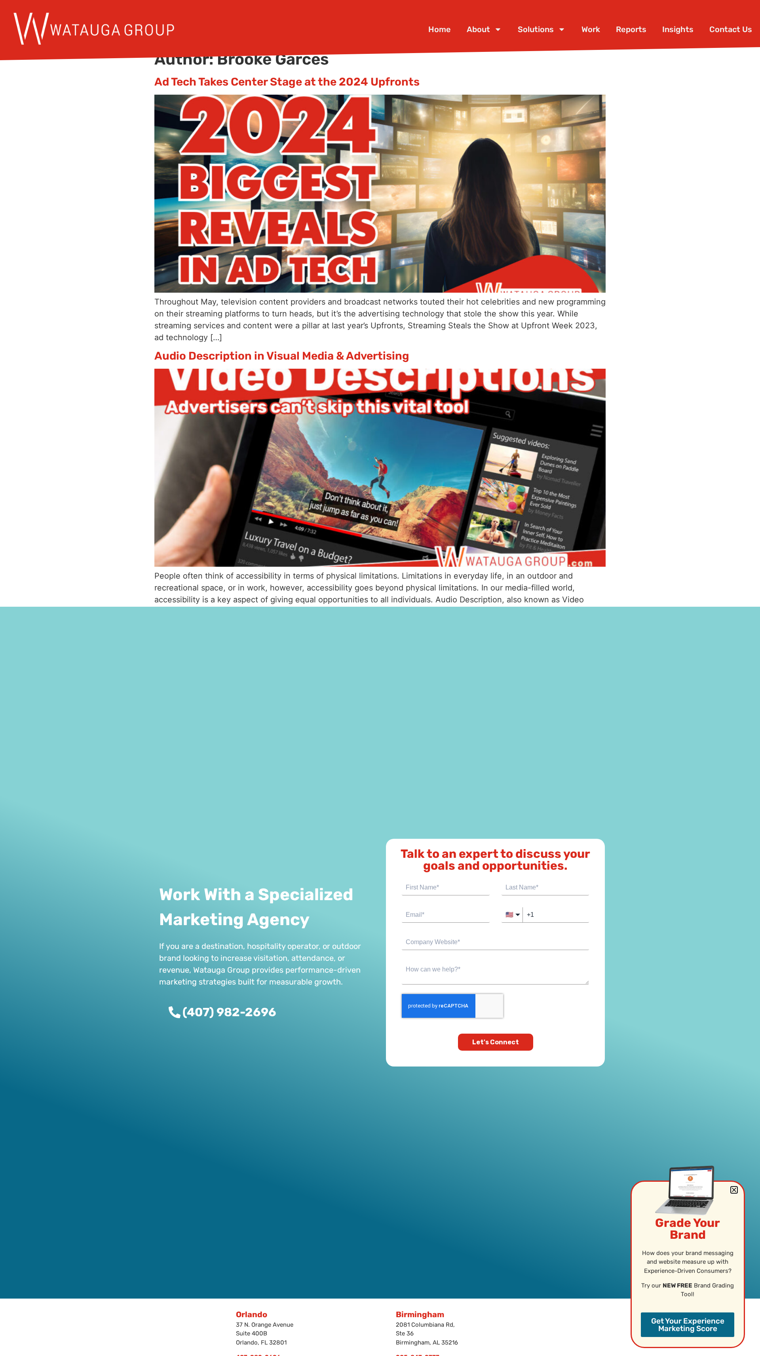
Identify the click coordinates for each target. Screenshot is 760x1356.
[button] (734, 1190)
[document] (380, 678)
